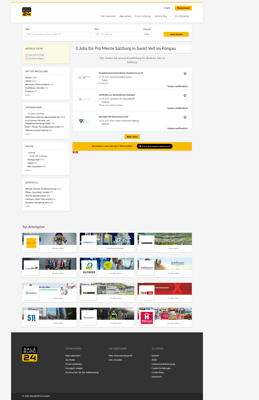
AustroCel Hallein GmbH (120, 77)
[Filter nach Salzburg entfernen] (26, 153)
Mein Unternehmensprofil (120, 356)
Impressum (157, 377)
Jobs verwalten (115, 360)
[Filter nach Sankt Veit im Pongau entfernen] (28, 156)
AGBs (154, 360)
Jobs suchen (125, 16)
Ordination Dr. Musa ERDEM (122, 99)
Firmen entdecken (143, 16)
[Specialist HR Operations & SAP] (84, 121)
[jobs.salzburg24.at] (26, 11)
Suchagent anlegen (74, 368)
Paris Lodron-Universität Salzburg (124, 121)
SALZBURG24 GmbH (40, 396)
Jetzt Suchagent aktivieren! (156, 146)
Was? (27, 29)
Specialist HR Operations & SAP (113, 117)
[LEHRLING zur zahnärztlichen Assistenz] (84, 99)
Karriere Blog (161, 16)
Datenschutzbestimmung (163, 364)
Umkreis (147, 29)
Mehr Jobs (132, 136)
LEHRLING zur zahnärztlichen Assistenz (117, 95)
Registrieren (183, 8)
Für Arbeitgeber (182, 16)
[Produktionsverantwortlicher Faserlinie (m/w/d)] (84, 77)
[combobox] (58, 34)
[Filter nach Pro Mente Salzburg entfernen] (26, 114)
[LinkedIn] (30, 368)
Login (167, 8)
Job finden (70, 360)
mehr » (28, 95)
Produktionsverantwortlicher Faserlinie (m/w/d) (121, 73)
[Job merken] (185, 73)
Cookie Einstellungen (161, 368)
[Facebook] (25, 368)
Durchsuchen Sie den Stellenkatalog (81, 373)
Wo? (97, 29)
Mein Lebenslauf (108, 16)
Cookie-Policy (158, 373)
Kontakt (155, 356)
